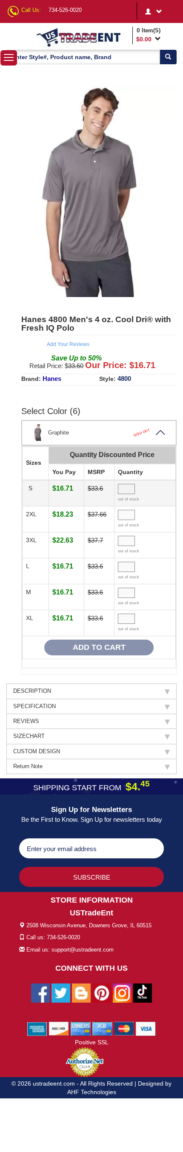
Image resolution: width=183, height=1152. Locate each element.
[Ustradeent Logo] (83, 37)
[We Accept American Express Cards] (37, 1028)
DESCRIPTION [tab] (32, 691)
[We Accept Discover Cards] (59, 1028)
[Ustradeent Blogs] (81, 992)
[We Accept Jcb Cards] (102, 1028)
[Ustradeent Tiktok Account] (142, 992)
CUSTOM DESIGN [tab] (36, 751)
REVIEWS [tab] (26, 721)
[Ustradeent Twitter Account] (60, 992)
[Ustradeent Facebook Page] (40, 992)
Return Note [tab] (28, 766)
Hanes (52, 378)
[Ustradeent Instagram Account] (122, 992)
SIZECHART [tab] (29, 736)
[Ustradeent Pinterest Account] (101, 992)
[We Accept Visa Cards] (146, 1028)
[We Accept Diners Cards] (81, 1028)
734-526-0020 (65, 10)
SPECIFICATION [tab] (34, 706)
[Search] (168, 57)
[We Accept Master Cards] (124, 1028)
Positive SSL (92, 1042)
